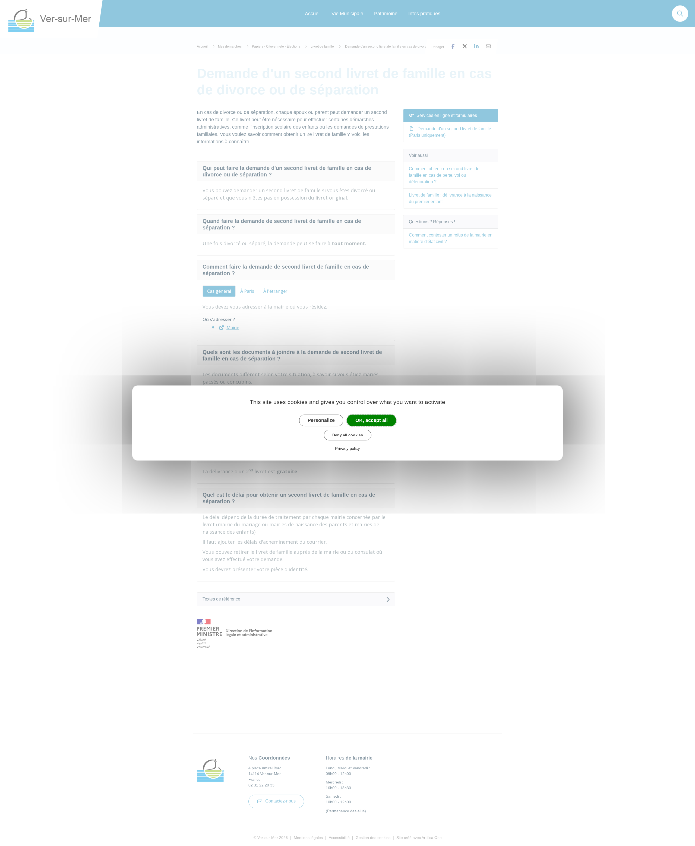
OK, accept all (371, 420)
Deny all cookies (347, 435)
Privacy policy (347, 448)
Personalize (321, 420)
